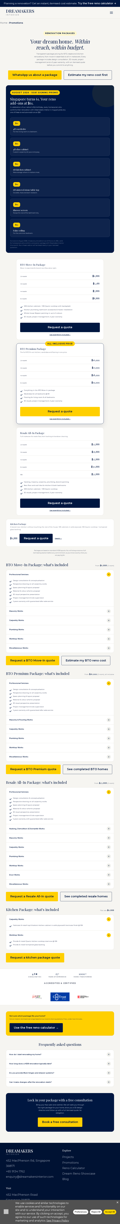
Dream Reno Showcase (78, 1173)
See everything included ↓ (60, 335)
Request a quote (60, 327)
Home (3, 22)
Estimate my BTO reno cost (86, 660)
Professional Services (19, 575)
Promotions (70, 1162)
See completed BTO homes (87, 769)
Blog (65, 1179)
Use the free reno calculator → (36, 1027)
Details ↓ (58, 538)
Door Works (14, 875)
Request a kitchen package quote (35, 957)
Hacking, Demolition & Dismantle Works (27, 829)
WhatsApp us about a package (34, 75)
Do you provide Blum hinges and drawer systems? (31, 1073)
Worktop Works (16, 639)
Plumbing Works (16, 630)
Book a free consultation (60, 1122)
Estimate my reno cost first (88, 75)
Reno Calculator (73, 1168)
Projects (68, 1157)
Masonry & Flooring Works (21, 720)
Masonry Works (16, 611)
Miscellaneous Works (18, 648)
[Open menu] (111, 12)
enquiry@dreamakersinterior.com (30, 1176)
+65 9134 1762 (15, 1171)
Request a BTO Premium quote (33, 769)
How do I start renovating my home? (25, 1054)
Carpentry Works (16, 620)
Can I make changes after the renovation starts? (30, 1082)
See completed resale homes (86, 896)
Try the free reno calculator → (97, 3)
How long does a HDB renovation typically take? (30, 1064)
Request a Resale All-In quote (32, 896)
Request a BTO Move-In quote (32, 660)
